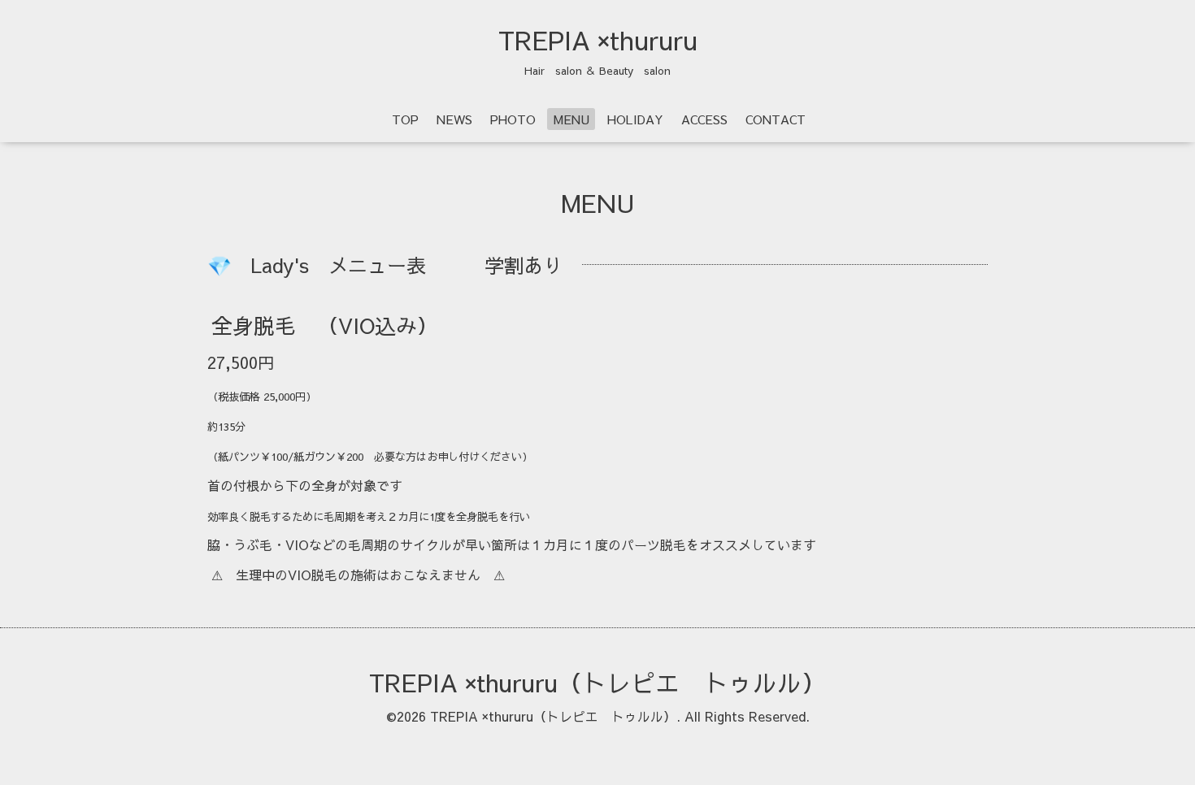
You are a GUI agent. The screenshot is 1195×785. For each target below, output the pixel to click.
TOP (405, 119)
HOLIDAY (635, 119)
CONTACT (775, 119)
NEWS (454, 119)
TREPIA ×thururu (597, 40)
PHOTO (513, 119)
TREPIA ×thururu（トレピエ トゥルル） (597, 682)
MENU (571, 119)
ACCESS (704, 119)
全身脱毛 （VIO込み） (324, 325)
